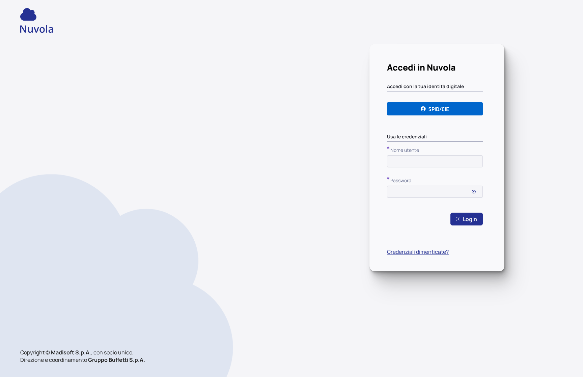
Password (400, 180)
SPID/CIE (438, 109)
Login (470, 219)
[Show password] (473, 191)
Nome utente (404, 150)
